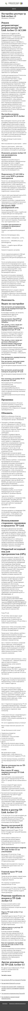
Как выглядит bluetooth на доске (10, 983)
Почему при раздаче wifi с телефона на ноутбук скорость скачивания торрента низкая (12, 988)
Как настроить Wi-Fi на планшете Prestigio (13, 980)
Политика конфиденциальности (17, 1003)
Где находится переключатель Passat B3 (13, 993)
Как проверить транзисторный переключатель (10, 997)
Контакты (4, 1003)
